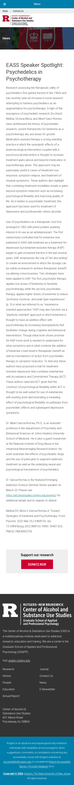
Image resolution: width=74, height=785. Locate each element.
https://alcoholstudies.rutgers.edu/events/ (31, 495)
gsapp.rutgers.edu (19, 660)
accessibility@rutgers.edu (17, 761)
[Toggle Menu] (4, 4)
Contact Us (18, 11)
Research (8, 669)
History (7, 676)
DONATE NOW (40, 564)
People (7, 682)
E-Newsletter (47, 689)
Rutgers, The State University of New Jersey (47, 773)
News (5, 11)
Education (9, 689)
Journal (44, 669)
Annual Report (11, 696)
